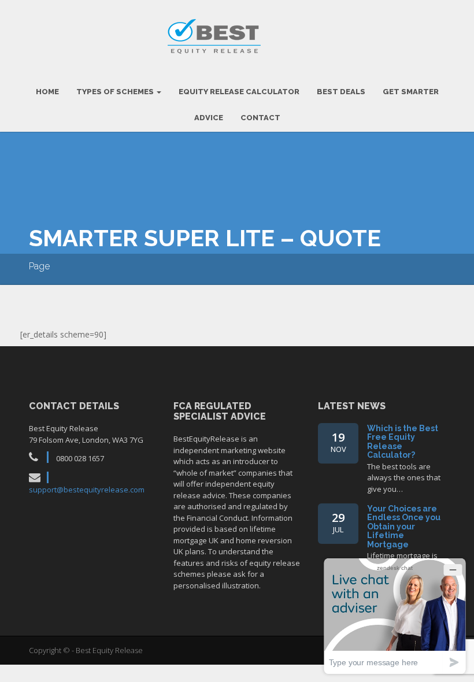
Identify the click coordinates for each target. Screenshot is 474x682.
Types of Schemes (115, 91)
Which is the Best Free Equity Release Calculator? (402, 441)
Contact (260, 117)
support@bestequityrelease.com (87, 489)
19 (338, 441)
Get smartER (411, 91)
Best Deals (341, 91)
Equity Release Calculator (239, 91)
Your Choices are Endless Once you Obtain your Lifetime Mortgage (403, 526)
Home (47, 91)
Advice (208, 117)
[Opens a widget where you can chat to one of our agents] (395, 616)
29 (338, 522)
